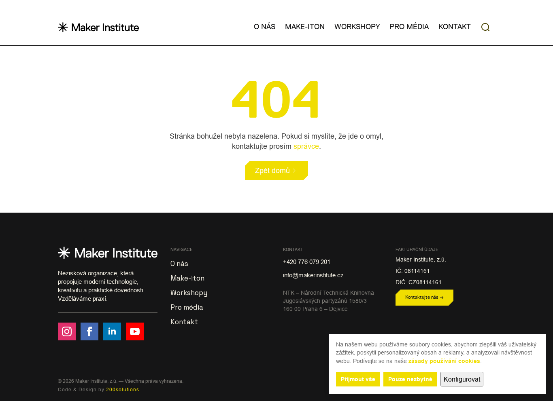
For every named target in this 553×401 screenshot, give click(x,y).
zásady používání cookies (444, 361)
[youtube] (135, 331)
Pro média (409, 27)
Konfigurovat (462, 379)
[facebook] (89, 331)
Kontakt (454, 27)
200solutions (122, 389)
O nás (264, 27)
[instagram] (67, 331)
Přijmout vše (358, 379)
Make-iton (305, 27)
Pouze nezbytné (410, 379)
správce (306, 146)
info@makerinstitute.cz (313, 275)
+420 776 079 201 (306, 261)
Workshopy (357, 27)
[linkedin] (112, 331)
